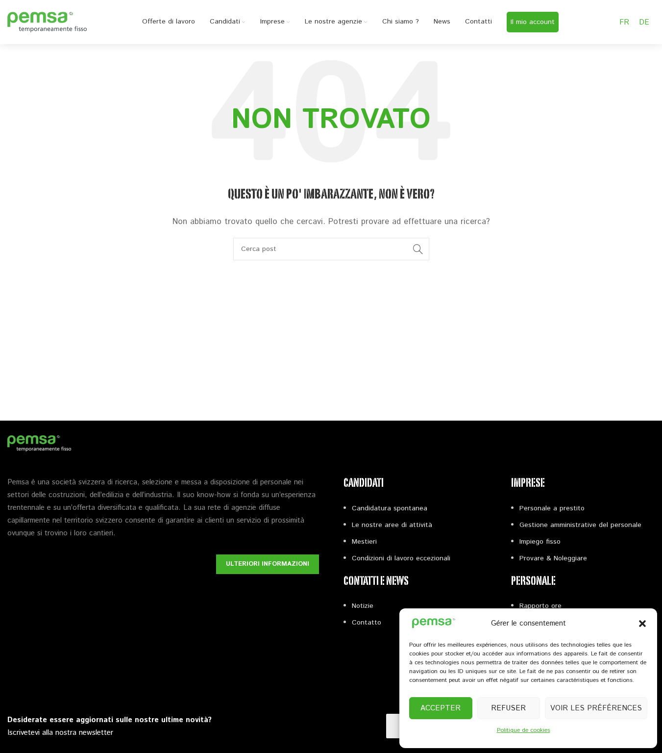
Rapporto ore (540, 606)
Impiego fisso (540, 542)
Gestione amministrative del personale (580, 525)
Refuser (508, 708)
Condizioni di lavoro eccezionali (401, 558)
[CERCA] (418, 249)
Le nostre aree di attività (392, 525)
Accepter (440, 708)
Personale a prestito (552, 508)
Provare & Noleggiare (553, 558)
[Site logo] (47, 22)
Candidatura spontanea (389, 508)
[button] (642, 623)
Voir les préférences (596, 708)
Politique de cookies (523, 730)
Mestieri (364, 542)
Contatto (366, 623)
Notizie (362, 606)
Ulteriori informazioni (267, 564)
